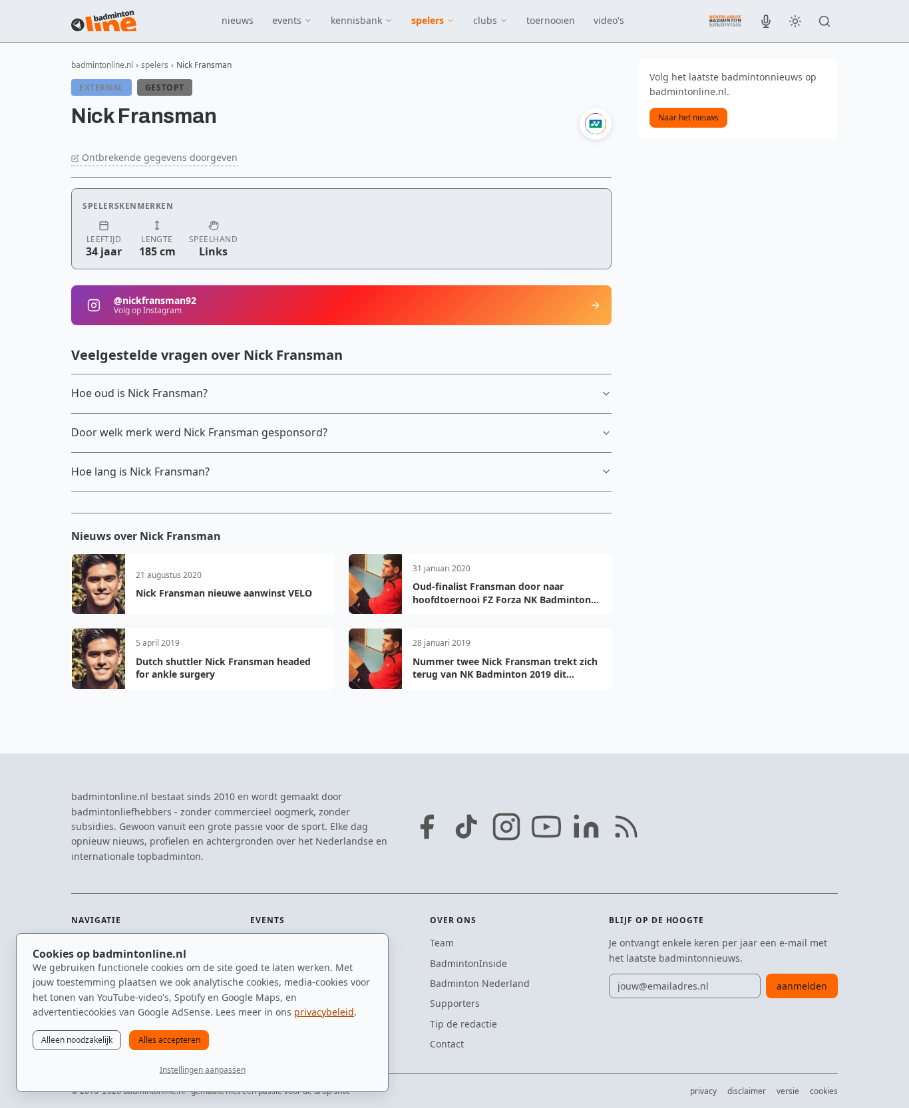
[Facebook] (426, 826)
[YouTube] (546, 826)
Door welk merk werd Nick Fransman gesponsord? (199, 432)
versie (788, 1091)
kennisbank (356, 20)
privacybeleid (324, 1012)
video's (609, 20)
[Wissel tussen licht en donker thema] (795, 21)
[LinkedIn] (586, 826)
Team (442, 942)
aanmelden (802, 986)
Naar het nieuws (688, 117)
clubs (485, 20)
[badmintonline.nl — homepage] (103, 21)
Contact (447, 1044)
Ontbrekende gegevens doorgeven (160, 157)
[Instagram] (506, 826)
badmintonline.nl (102, 64)
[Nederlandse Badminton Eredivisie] (725, 20)
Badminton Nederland (480, 983)
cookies (824, 1091)
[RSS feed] (626, 826)
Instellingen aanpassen (203, 1069)
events (286, 20)
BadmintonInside (468, 963)
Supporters (455, 1003)
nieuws (238, 20)
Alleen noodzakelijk (76, 1039)
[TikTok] (466, 826)
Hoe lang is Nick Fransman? (140, 471)
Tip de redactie (463, 1024)
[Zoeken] (824, 21)
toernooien (550, 20)
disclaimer (746, 1091)
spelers (427, 20)
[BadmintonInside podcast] (766, 21)
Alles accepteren (169, 1039)
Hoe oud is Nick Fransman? (139, 393)
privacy (703, 1091)
